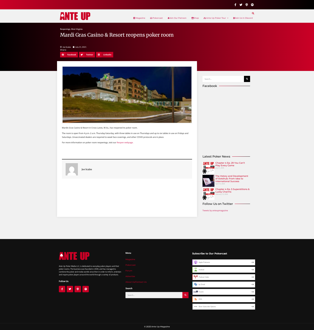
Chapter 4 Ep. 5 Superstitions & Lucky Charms (232, 190)
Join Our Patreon (177, 18)
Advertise (130, 276)
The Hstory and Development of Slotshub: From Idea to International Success (231, 179)
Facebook (210, 86)
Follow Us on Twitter (218, 204)
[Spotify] (252, 5)
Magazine (140, 18)
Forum (128, 271)
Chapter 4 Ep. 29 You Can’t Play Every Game (230, 164)
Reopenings (65, 29)
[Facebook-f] (235, 5)
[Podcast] (246, 5)
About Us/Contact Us (136, 282)
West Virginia (77, 29)
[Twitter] (241, 5)
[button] (253, 13)
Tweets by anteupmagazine (215, 210)
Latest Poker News (216, 156)
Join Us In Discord (244, 18)
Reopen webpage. (125, 142)
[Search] (247, 79)
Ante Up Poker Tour (216, 18)
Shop (196, 18)
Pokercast (157, 18)
